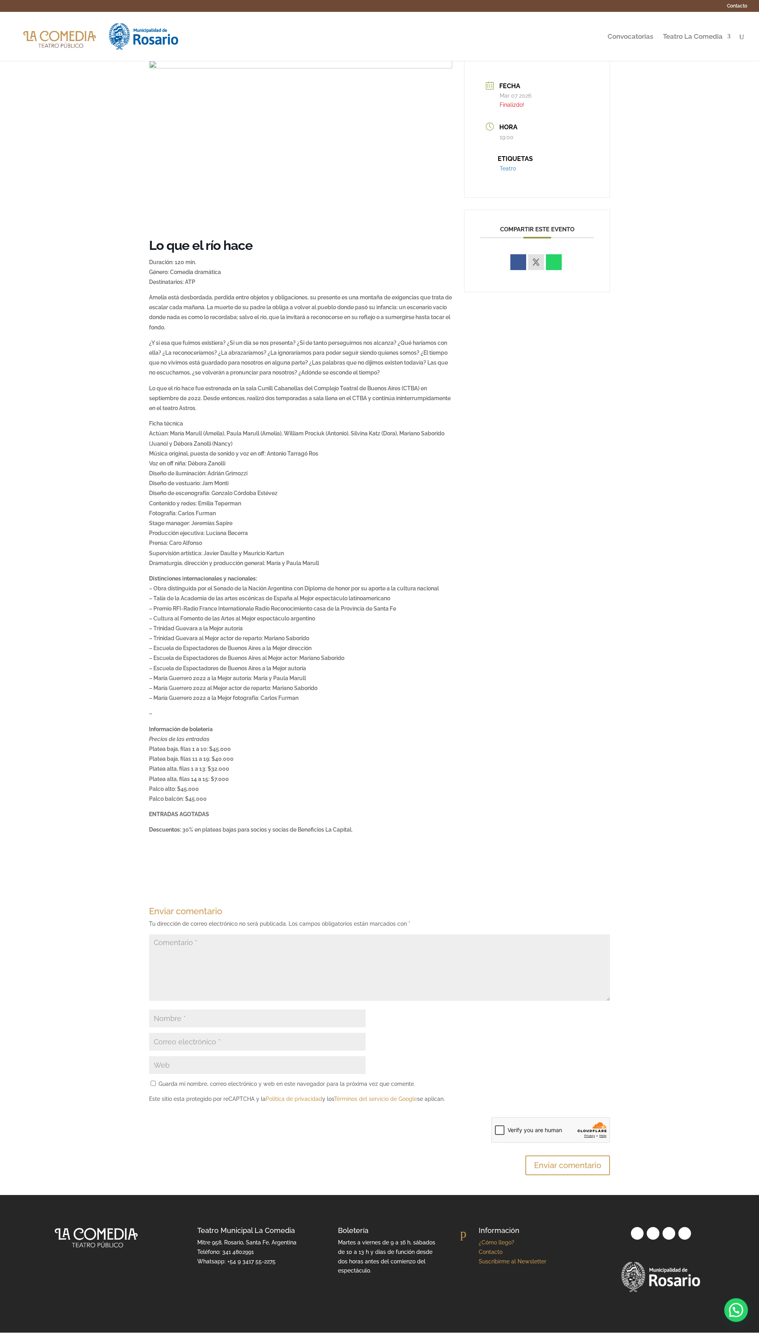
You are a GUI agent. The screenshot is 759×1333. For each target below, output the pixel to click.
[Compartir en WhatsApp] (554, 262)
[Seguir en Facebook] (684, 1233)
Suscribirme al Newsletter (512, 1261)
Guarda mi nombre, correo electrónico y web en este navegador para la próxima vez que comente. (287, 1084)
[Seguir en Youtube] (637, 1233)
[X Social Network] (536, 262)
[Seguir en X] (653, 1233)
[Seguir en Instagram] (669, 1233)
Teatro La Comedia (693, 37)
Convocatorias (630, 37)
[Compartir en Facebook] (518, 262)
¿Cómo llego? (496, 1242)
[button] (736, 1310)
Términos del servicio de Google (375, 1099)
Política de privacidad (294, 1099)
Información (499, 1230)
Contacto (737, 6)
